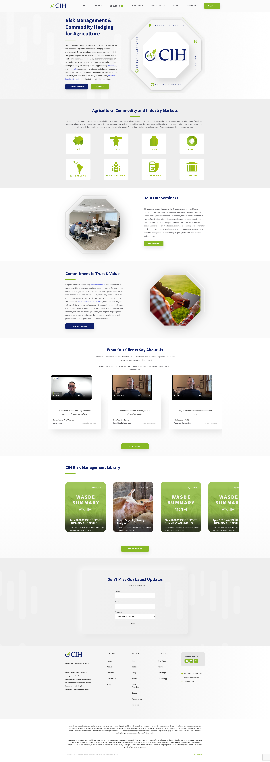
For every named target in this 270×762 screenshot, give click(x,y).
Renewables (137, 699)
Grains (134, 693)
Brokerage (161, 672)
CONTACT (191, 6)
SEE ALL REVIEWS (135, 446)
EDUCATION (137, 6)
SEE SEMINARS (153, 244)
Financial (135, 705)
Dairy (134, 672)
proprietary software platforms (90, 301)
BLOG (176, 6)
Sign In (212, 6)
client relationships (97, 284)
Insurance (161, 667)
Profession (119, 612)
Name (117, 591)
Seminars (110, 672)
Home (109, 661)
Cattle (134, 667)
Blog (109, 684)
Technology (162, 678)
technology (111, 65)
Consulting (161, 661)
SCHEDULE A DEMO (77, 87)
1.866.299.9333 (189, 681)
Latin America (135, 685)
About (109, 667)
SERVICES (115, 6)
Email (117, 601)
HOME (84, 6)
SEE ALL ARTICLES (135, 549)
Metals (135, 678)
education (74, 69)
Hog (133, 661)
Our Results (111, 678)
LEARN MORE (100, 87)
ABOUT (98, 6)
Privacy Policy (197, 754)
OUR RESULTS (158, 6)
